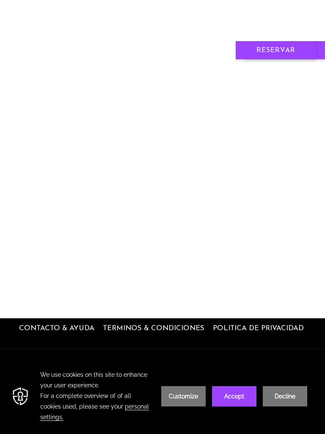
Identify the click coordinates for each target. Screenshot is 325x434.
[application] (162, 396)
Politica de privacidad (258, 328)
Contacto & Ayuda (56, 328)
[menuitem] (57, 328)
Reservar (275, 50)
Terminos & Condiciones (153, 328)
